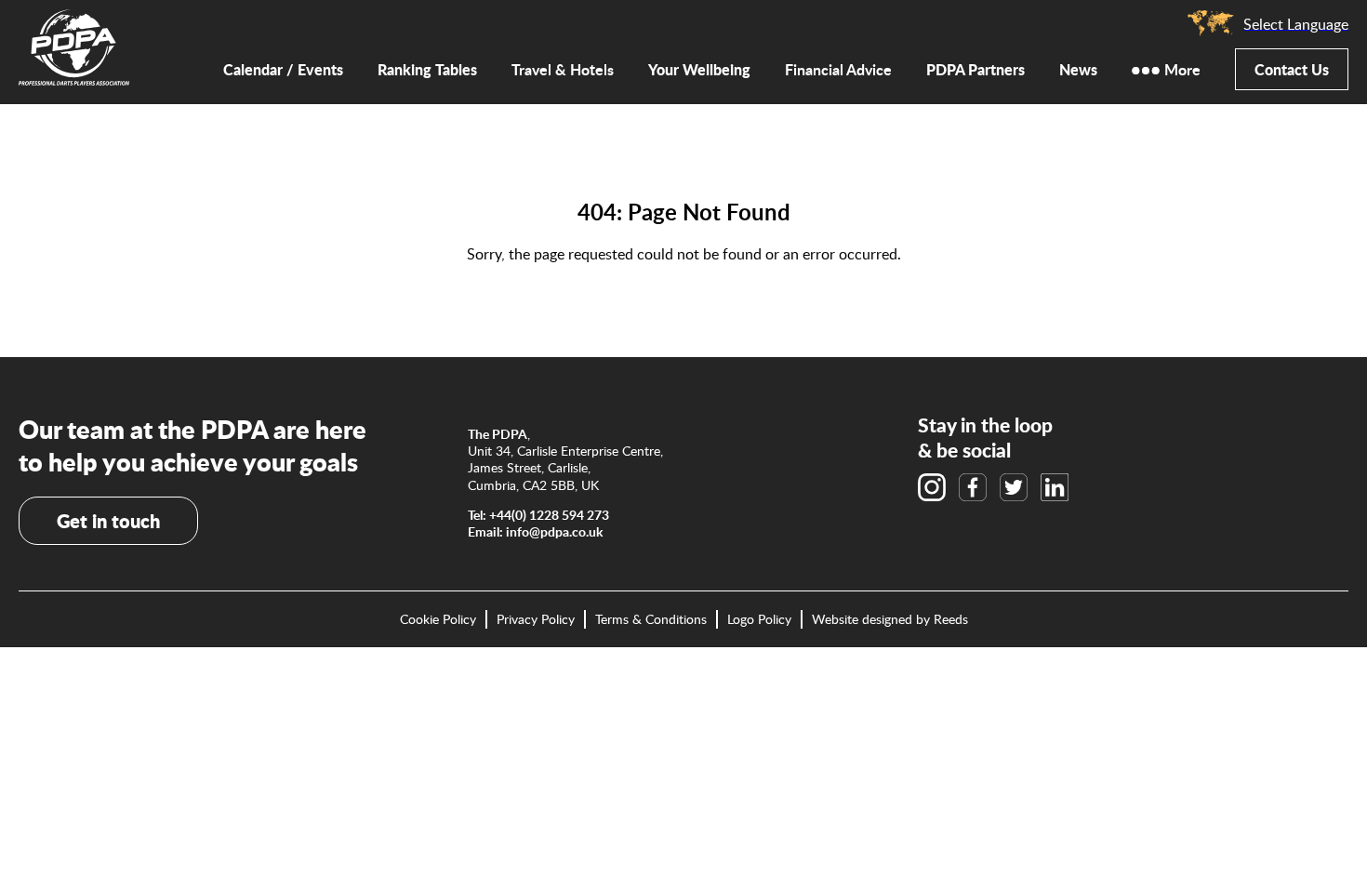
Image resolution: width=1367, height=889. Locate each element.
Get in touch (108, 521)
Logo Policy (759, 619)
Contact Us (1291, 69)
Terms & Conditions (651, 619)
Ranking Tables (427, 69)
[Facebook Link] (973, 487)
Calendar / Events (283, 69)
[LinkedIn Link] (1054, 487)
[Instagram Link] (932, 487)
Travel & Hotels (562, 70)
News (1078, 69)
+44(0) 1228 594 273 (549, 515)
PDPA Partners (975, 69)
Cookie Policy (438, 619)
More (1182, 70)
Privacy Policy (536, 619)
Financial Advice (838, 70)
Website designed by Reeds (890, 619)
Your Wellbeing (699, 69)
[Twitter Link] (1014, 487)
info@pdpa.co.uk (554, 531)
